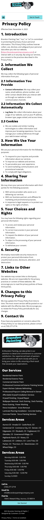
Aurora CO (7, 424)
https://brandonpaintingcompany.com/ (17, 52)
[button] (3, 17)
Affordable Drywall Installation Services (18, 395)
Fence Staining (8, 404)
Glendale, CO (8, 434)
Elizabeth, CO (21, 431)
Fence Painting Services (26, 414)
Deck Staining (24, 401)
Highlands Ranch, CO (11, 437)
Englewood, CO (33, 431)
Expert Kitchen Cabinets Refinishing (17, 388)
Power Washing (21, 404)
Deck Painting (37, 401)
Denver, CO (36, 428)
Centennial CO (8, 428)
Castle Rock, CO (28, 424)
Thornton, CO (17, 444)
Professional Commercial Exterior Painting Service (23, 385)
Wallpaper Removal (10, 401)
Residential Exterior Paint (13, 379)
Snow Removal (24, 408)
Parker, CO (7, 444)
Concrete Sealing (34, 411)
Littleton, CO (20, 441)
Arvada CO (16, 424)
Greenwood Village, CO (23, 434)
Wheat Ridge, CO (9, 447)
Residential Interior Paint (13, 375)
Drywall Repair (23, 398)
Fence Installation (10, 408)
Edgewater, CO (9, 431)
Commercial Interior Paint (13, 382)
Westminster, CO (31, 444)
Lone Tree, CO (32, 441)
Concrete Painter (9, 414)
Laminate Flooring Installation (15, 411)
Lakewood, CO (8, 441)
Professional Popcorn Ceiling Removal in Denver (22, 391)
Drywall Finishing (9, 398)
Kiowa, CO (25, 437)
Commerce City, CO (23, 428)
